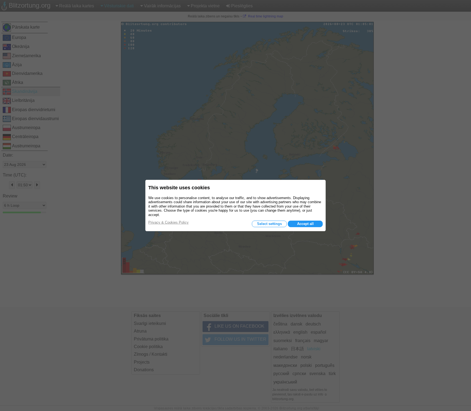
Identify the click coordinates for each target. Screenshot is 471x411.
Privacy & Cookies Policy (168, 222)
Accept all (305, 224)
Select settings (269, 224)
